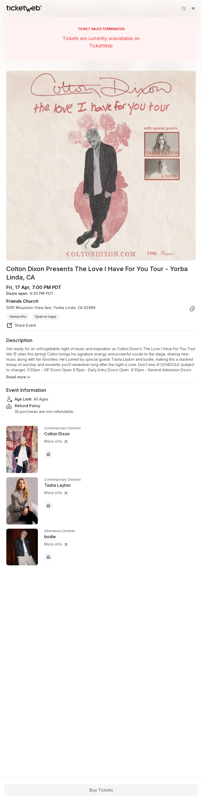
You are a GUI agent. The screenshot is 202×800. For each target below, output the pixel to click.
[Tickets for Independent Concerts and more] (24, 8)
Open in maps (45, 317)
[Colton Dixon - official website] (48, 454)
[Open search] (183, 8)
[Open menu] (193, 8)
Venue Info (17, 317)
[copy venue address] (192, 308)
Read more (16, 377)
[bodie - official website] (48, 557)
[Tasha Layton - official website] (48, 505)
